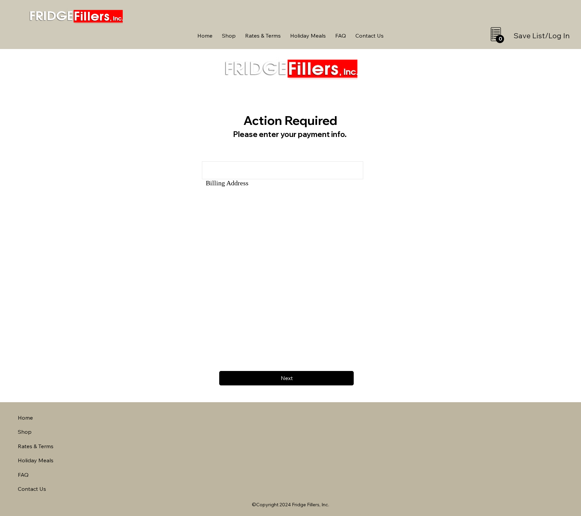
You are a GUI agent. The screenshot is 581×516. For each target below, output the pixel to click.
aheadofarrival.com (359, 513)
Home (25, 417)
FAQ (23, 474)
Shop (25, 431)
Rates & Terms (35, 446)
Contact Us (32, 488)
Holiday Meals (35, 460)
